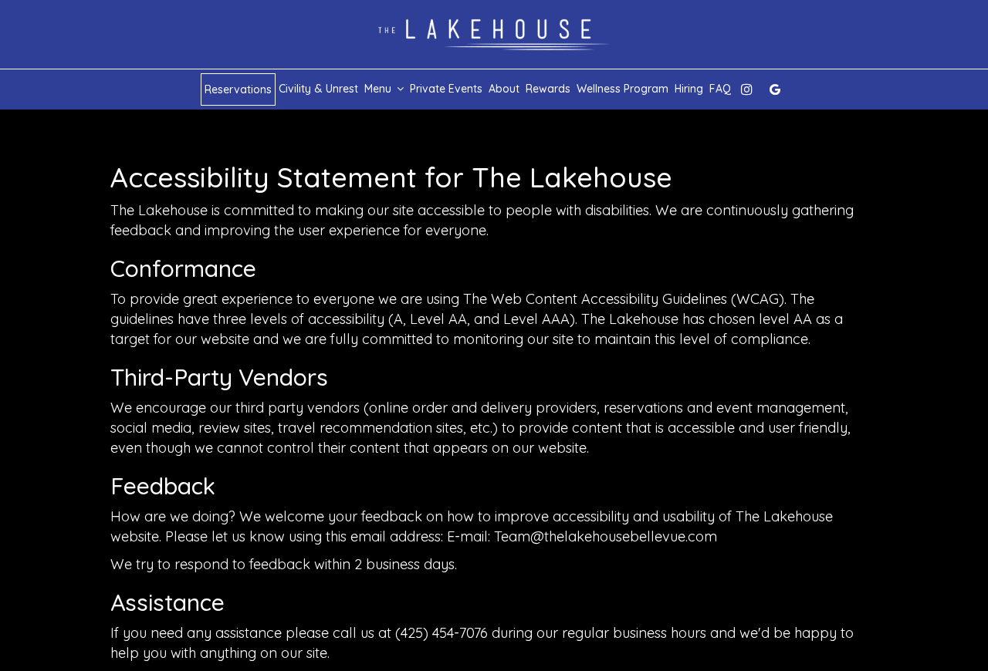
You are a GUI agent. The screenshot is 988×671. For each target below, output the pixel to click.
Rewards (548, 89)
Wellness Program (622, 89)
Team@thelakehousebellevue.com (605, 536)
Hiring (689, 89)
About (504, 89)
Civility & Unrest (318, 89)
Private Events (446, 89)
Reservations (238, 89)
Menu (379, 89)
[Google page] (775, 89)
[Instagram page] (746, 89)
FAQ (720, 89)
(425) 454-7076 (441, 633)
